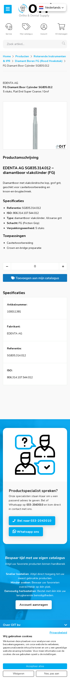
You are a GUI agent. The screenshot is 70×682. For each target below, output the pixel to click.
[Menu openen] (8, 9)
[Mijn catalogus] (26, 28)
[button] (51, 7)
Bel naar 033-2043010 (34, 521)
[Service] (8, 28)
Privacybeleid (58, 632)
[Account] (44, 28)
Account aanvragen (33, 605)
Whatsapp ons (27, 532)
